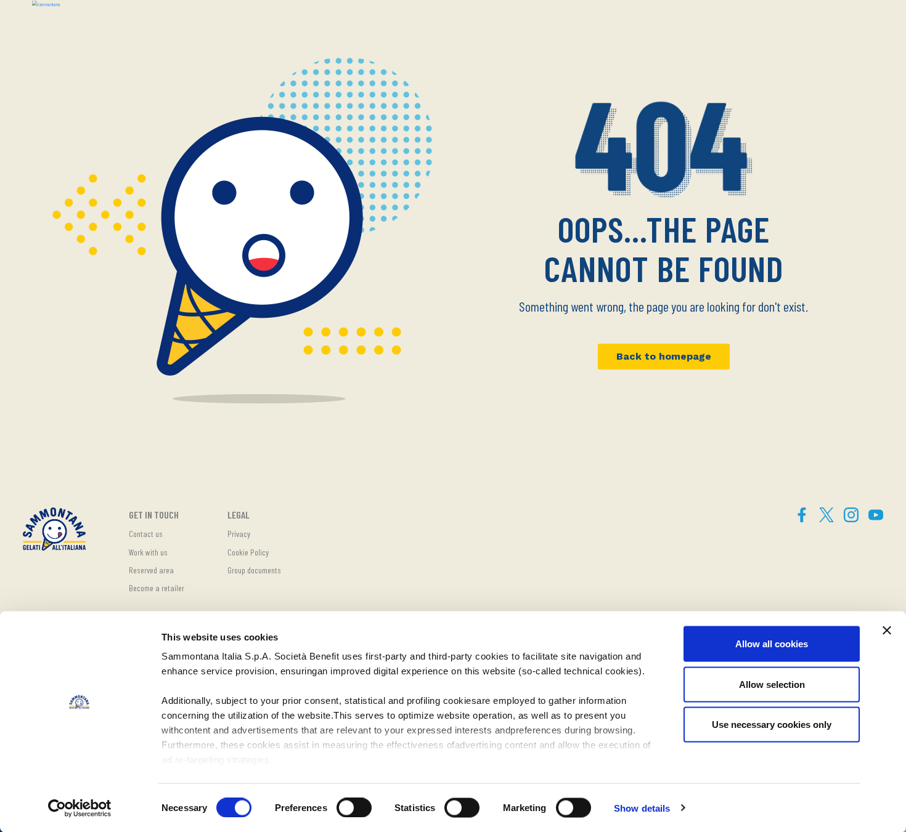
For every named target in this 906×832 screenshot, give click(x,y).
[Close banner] (887, 630)
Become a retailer (156, 588)
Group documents (254, 570)
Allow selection (772, 684)
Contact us (146, 533)
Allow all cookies (771, 644)
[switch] (354, 807)
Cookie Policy (248, 552)
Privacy (238, 533)
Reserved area (151, 570)
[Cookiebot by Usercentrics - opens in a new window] (80, 808)
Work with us (148, 552)
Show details (642, 807)
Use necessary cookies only (771, 724)
